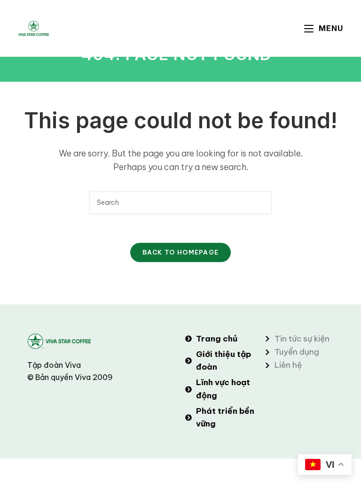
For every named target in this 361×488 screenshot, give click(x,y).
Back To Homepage (180, 252)
